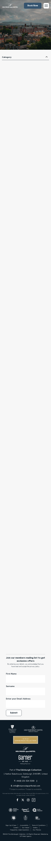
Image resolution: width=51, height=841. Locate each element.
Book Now (32, 6)
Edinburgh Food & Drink (20, 410)
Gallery (35, 828)
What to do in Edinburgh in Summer (22, 421)
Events (12, 126)
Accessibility (24, 825)
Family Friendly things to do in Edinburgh (25, 594)
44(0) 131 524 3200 (26, 781)
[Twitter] (23, 800)
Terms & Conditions (38, 825)
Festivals (22, 129)
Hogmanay (10, 418)
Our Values (25, 828)
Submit (14, 713)
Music (29, 129)
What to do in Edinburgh (18, 131)
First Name (11, 673)
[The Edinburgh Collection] (10, 6)
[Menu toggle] (46, 6)
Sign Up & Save (11, 825)
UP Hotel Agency (25, 836)
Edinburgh (17, 123)
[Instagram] (28, 800)
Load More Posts (25, 640)
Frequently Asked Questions (19, 830)
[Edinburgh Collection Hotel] (12, 729)
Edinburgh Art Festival (32, 123)
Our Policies (37, 830)
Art (9, 123)
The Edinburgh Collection (29, 770)
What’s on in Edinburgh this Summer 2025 (25, 113)
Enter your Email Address (18, 698)
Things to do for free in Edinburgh (21, 599)
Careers (15, 828)
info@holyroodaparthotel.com (26, 785)
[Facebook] (17, 800)
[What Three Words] (33, 800)
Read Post (25, 155)
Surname (10, 686)
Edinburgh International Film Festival (23, 411)
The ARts (38, 129)
